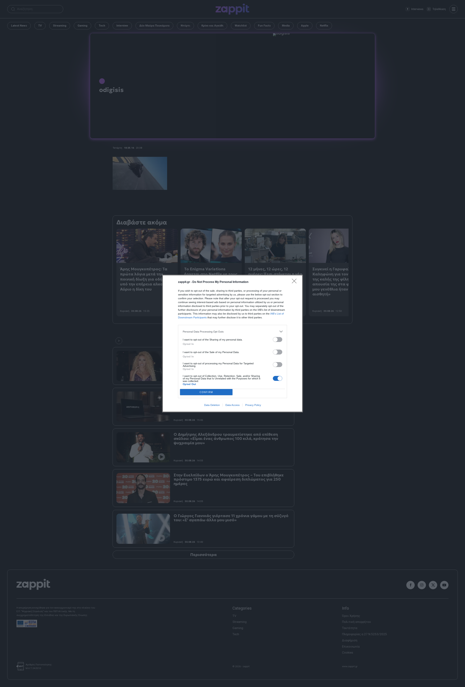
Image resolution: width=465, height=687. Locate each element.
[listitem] (232, 331)
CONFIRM (206, 392)
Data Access (232, 405)
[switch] (277, 339)
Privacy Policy (253, 405)
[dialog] (232, 343)
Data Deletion (212, 405)
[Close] (295, 282)
